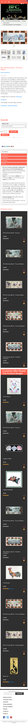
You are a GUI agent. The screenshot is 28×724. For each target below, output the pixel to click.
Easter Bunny (6, 396)
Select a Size (5, 123)
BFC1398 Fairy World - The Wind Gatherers (11, 357)
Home (3, 21)
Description (5, 151)
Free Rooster (6, 583)
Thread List (3, 99)
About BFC (5, 702)
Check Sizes (19, 96)
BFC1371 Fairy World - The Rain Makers (13, 295)
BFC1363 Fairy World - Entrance (11, 233)
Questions (4, 161)
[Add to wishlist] (24, 239)
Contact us (5, 711)
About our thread (7, 697)
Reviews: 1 (11, 589)
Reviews (4, 164)
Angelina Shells (7, 458)
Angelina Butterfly (8, 490)
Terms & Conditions (8, 706)
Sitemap (5, 709)
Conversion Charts (7, 699)
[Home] (14, 8)
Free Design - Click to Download (9, 105)
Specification (5, 155)
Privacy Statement (7, 704)
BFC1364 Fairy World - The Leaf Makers (13, 264)
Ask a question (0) (5, 72)
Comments (5, 158)
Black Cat (5, 676)
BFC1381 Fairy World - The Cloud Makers (14, 326)
